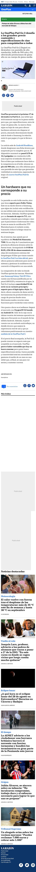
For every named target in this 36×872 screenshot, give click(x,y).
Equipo (3, 853)
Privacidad (4, 854)
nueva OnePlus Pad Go (19, 174)
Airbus (26, 2)
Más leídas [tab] (6, 394)
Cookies (3, 856)
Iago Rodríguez (6, 755)
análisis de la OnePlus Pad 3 (13, 334)
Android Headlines (24, 145)
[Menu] (34, 5)
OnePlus (6, 9)
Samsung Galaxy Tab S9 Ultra (18, 276)
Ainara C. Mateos (7, 663)
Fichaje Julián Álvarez (10, 2)
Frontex (20, 2)
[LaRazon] (8, 5)
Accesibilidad (5, 860)
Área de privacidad (7, 858)
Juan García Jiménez (8, 705)
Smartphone (4, 377)
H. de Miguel (5, 614)
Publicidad (4, 851)
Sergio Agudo (13, 85)
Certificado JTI (6, 862)
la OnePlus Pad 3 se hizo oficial (14, 258)
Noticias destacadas (12, 571)
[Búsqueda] (25, 5)
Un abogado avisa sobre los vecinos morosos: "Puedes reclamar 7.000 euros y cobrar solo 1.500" (17, 836)
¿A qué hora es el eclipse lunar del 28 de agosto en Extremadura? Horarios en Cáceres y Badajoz (17, 697)
